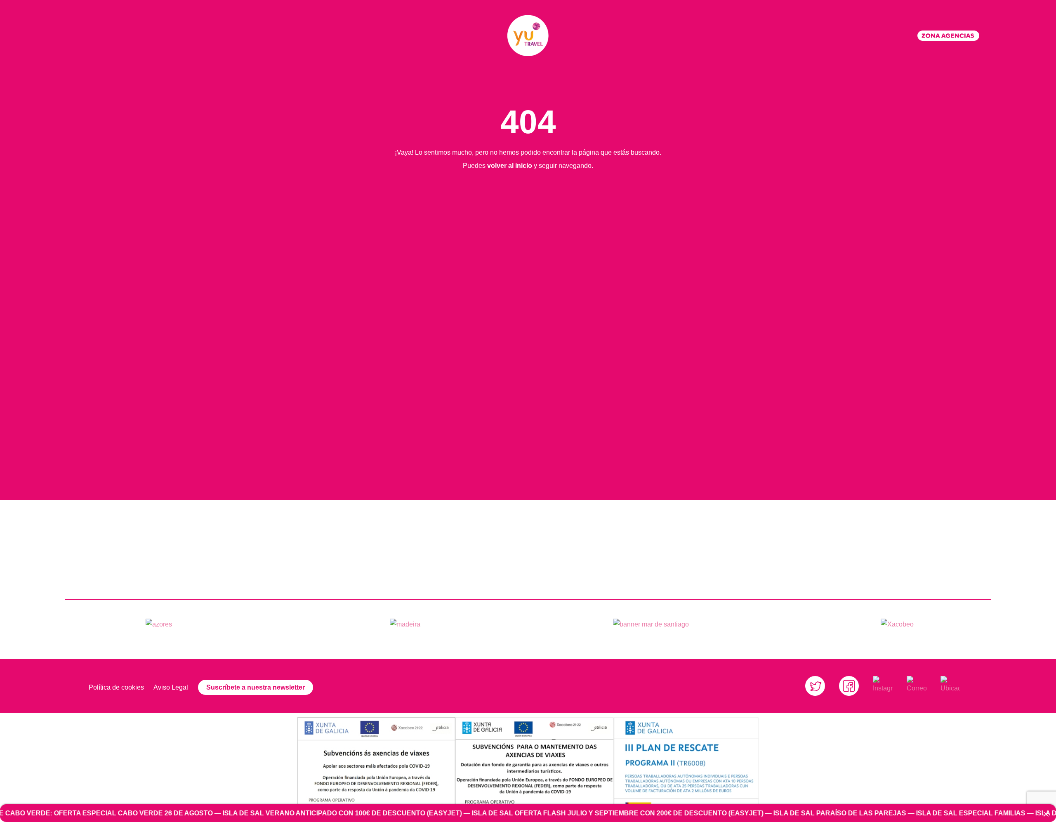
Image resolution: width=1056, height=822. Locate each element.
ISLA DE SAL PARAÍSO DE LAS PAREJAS (774, 813)
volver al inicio (509, 165)
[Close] (1046, 814)
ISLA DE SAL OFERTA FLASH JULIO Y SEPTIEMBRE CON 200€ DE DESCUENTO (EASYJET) (552, 813)
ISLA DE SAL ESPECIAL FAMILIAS (905, 813)
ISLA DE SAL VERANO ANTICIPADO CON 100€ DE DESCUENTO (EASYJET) (277, 813)
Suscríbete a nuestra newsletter (255, 687)
